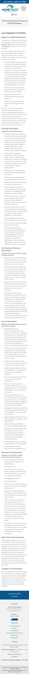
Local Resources (14, 630)
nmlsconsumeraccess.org (15, 654)
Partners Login (17, 671)
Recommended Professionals (14, 633)
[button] (14, 619)
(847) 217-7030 (20, 2)
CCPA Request (5, 46)
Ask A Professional (14, 626)
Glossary (14, 628)
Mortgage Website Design (8, 670)
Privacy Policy (14, 637)
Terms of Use (14, 635)
